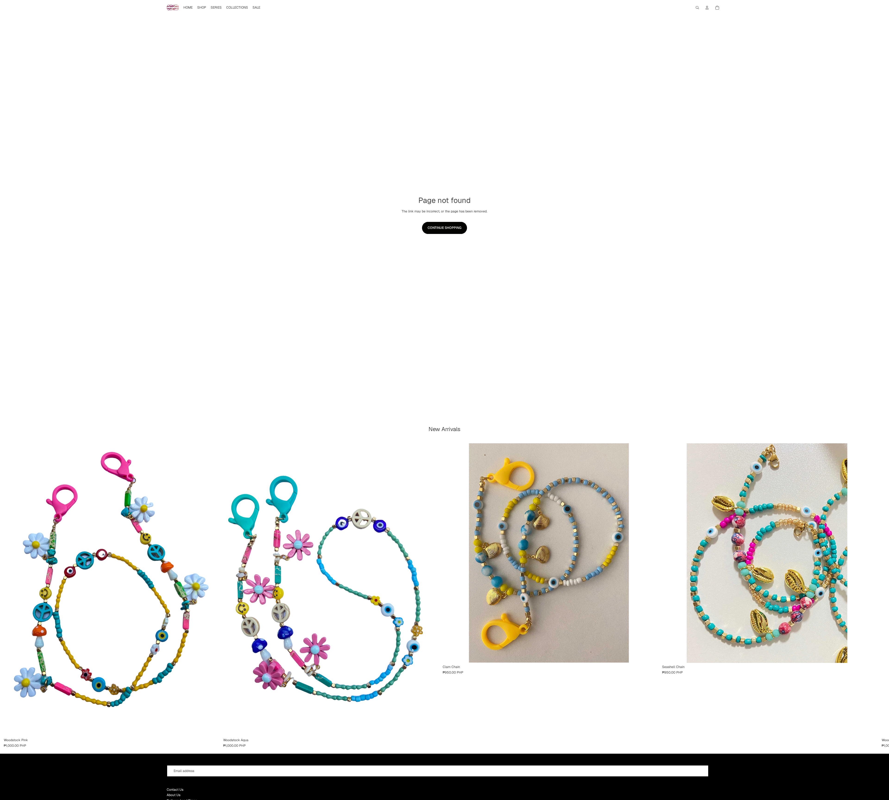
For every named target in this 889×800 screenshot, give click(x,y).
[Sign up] (716, 771)
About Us (173, 795)
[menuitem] (188, 8)
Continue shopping (444, 228)
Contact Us (175, 789)
